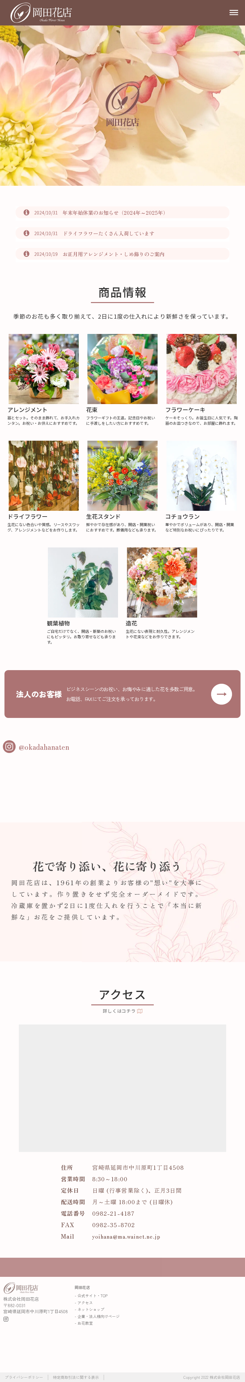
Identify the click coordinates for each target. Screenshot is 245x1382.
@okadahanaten (44, 746)
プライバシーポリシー (24, 1377)
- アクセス (84, 1302)
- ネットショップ (89, 1309)
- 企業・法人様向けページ (97, 1316)
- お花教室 (84, 1323)
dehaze (234, 13)
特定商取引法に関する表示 (76, 1377)
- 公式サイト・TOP (91, 1295)
